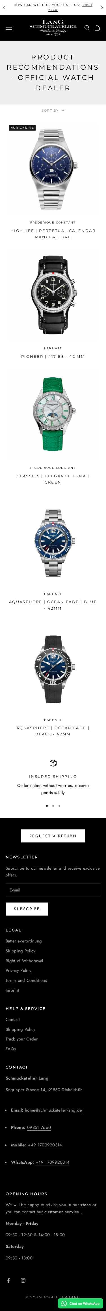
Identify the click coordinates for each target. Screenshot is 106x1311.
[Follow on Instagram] (23, 1280)
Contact (13, 1019)
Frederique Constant (53, 222)
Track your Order (22, 1039)
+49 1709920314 (45, 1145)
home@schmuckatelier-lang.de (53, 1110)
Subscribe (27, 909)
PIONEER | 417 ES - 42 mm (53, 356)
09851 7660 (39, 1127)
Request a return (53, 836)
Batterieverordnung (24, 941)
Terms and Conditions (26, 980)
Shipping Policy (21, 951)
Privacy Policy (18, 970)
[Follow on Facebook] (8, 1280)
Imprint (12, 990)
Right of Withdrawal (24, 961)
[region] (53, 778)
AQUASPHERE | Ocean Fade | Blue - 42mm (53, 604)
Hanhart (53, 348)
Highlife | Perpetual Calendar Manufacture (53, 233)
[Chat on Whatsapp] (80, 1303)
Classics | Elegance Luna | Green (53, 479)
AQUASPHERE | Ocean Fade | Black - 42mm (53, 730)
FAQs (11, 1049)
